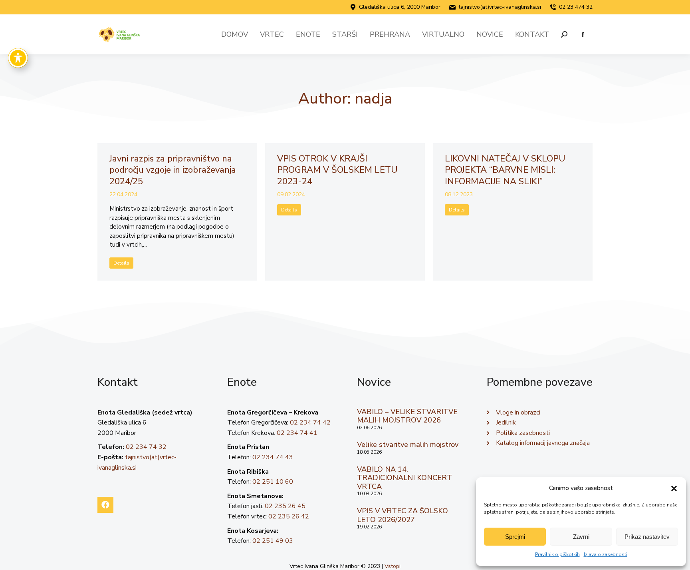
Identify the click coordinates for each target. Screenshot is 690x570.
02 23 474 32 (576, 7)
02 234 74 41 (297, 432)
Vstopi (393, 566)
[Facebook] (105, 505)
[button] (674, 488)
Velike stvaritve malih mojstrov (407, 444)
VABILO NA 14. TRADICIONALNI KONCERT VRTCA (404, 477)
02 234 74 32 (146, 446)
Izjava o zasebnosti (605, 554)
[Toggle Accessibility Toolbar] (18, 58)
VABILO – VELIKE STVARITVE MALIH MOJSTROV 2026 (407, 416)
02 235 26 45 (285, 506)
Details (121, 263)
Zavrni (581, 536)
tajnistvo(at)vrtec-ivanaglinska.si (499, 7)
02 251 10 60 (272, 481)
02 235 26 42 (288, 516)
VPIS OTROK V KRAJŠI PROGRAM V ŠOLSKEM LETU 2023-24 (337, 170)
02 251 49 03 (272, 540)
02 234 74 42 (310, 422)
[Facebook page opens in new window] (582, 34)
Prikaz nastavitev (647, 536)
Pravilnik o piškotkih (557, 554)
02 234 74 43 (272, 457)
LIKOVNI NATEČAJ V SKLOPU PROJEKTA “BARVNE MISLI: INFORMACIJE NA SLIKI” (505, 170)
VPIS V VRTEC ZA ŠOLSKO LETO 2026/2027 (402, 515)
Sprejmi (515, 536)
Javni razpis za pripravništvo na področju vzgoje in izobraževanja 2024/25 (172, 170)
